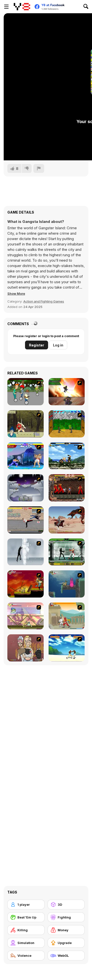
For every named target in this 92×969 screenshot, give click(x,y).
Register (36, 345)
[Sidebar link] (6, 7)
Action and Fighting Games (43, 301)
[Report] (38, 168)
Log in (58, 345)
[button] (16, 293)
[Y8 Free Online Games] (22, 6)
